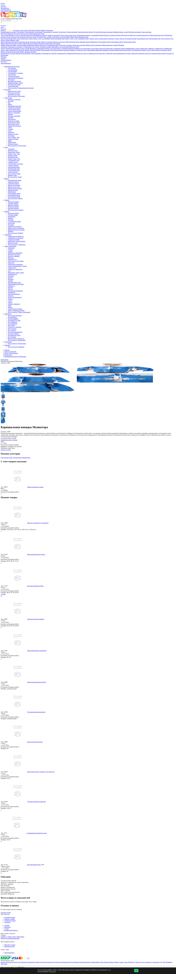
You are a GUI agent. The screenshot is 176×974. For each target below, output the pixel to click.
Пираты (79, 50)
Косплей (32, 50)
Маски (33, 30)
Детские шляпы (22, 45)
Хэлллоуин (9, 30)
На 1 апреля (106, 53)
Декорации (49, 30)
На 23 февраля (68, 53)
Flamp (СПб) (12, 937)
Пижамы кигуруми (38, 33)
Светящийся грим (83, 38)
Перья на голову (31, 37)
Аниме (27, 48)
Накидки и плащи (135, 35)
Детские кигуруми (26, 33)
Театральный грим (142, 38)
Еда (164, 48)
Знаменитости (13, 50)
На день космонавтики (118, 53)
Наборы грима (49, 38)
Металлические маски (73, 42)
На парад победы (130, 53)
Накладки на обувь (147, 35)
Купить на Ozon (6, 450)
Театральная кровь (130, 38)
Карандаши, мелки (27, 38)
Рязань (116, 962)
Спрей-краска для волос (106, 38)
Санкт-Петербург (129, 962)
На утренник (153, 53)
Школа (3, 52)
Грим (29, 30)
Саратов (137, 962)
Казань (44, 962)
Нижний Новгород (85, 962)
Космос (27, 50)
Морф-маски (94, 42)
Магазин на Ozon (9, 945)
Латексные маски (35, 42)
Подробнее (52, 971)
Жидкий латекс (16, 38)
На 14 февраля (59, 53)
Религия (124, 50)
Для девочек (20, 32)
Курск (72, 962)
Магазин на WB (9, 946)
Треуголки (62, 45)
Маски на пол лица (59, 42)
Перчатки (23, 37)
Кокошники (30, 45)
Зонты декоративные (79, 35)
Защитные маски (24, 42)
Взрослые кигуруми (14, 33)
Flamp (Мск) (20, 937)
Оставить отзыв (6, 912)
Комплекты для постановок (60, 47)
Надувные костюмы (134, 32)
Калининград (5, 8)
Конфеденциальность (11, 930)
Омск (102, 962)
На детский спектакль (15, 53)
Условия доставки (10, 920)
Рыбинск (111, 962)
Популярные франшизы (94, 50)
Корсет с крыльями (92, 35)
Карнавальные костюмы (8, 32)
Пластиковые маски (104, 42)
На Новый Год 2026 (48, 53)
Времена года (78, 48)
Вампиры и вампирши (37, 48)
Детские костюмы (71, 32)
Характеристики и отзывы (9, 440)
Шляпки (121, 45)
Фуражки (69, 45)
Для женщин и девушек (50, 32)
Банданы (24, 35)
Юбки (68, 37)
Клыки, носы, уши (39, 38)
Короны (37, 45)
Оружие (13, 37)
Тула (161, 962)
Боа (28, 35)
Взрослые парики (11, 43)
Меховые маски (85, 42)
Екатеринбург (31, 962)
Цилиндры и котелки (79, 45)
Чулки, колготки (60, 37)
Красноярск (66, 962)
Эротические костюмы (12, 52)
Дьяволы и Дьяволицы (155, 48)
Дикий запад (144, 48)
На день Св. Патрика (87, 53)
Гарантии (7, 922)
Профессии (106, 50)
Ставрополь (148, 962)
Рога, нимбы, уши (49, 37)
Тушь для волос (165, 38)
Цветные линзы (83, 37)
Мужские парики (44, 43)
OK (136, 970)
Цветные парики (55, 43)
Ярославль (4, 964)
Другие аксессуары (66, 35)
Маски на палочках (47, 42)
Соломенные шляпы (52, 45)
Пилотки (43, 45)
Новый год (73, 50)
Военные (71, 48)
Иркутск (38, 962)
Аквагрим (7, 38)
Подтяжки (40, 37)
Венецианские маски (11, 42)
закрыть (3, 58)
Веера (31, 35)
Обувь (8, 37)
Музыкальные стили (47, 50)
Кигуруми (4, 33)
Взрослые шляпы (11, 45)
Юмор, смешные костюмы (28, 52)
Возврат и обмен (9, 919)
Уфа (164, 962)
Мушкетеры (4, 359)
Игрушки (22, 50)
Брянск (3, 962)
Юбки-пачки (74, 37)
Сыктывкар (155, 962)
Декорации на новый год (16, 47)
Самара (121, 962)
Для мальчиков (29, 32)
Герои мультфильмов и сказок (130, 48)
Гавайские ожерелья (53, 35)
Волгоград (17, 962)
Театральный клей (154, 38)
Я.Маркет (4, 937)
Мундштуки (125, 35)
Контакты (7, 927)
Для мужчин (62, 32)
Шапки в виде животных (94, 45)
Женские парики (33, 43)
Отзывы (6, 925)
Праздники (4, 53)
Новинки (4, 57)
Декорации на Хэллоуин (31, 47)
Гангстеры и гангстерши (91, 48)
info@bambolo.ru (15, 11)
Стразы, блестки (119, 38)
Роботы (144, 50)
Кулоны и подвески (109, 35)
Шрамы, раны (14, 40)
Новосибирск (96, 962)
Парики (38, 30)
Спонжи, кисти (94, 38)
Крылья (100, 35)
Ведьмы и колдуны (50, 48)
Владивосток (10, 962)
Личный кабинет (6, 60)
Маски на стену (74, 47)
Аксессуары (23, 30)
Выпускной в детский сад (165, 53)
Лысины (118, 35)
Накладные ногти (159, 35)
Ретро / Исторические (134, 50)
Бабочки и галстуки (15, 35)
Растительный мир (116, 50)
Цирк (169, 50)
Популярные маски (117, 42)
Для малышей (38, 32)
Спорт (149, 50)
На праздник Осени (142, 53)
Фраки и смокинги (161, 50)
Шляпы (43, 30)
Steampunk (16, 48)
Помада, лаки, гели (71, 38)
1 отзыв (3, 594)
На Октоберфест (36, 53)
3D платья (96, 32)
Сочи (142, 962)
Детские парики (22, 43)
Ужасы (153, 50)
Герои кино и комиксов (113, 48)
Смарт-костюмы (146, 32)
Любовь (38, 50)
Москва (76, 962)
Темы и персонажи (7, 48)
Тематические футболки (85, 32)
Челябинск (169, 962)
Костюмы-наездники (106, 32)
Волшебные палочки (40, 35)
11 (1, 596)
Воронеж (24, 962)
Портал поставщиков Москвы (10, 938)
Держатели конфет (45, 47)
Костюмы (16, 30)
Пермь (106, 962)
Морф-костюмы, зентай (120, 32)
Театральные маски (130, 42)
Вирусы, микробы (62, 48)
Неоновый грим (60, 38)
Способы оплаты (9, 917)
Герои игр (102, 48)
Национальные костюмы (62, 50)
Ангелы (22, 48)
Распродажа (4, 55)
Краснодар (58, 962)
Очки (18, 37)
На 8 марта (77, 53)
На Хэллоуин (98, 53)
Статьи (6, 928)
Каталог (3, 30)
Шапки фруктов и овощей (110, 45)
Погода (84, 50)
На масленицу (26, 53)
